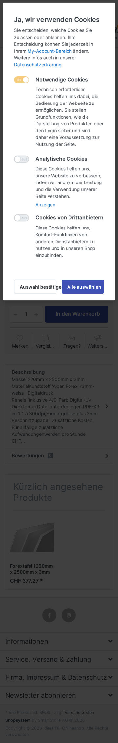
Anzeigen (45, 204)
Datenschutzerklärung (38, 64)
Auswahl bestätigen (38, 287)
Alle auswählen (84, 287)
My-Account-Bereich (50, 51)
